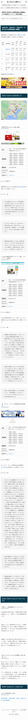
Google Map (21, 186)
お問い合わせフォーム (15, 709)
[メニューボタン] (2, 2)
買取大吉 (19, 35)
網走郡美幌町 (6, 700)
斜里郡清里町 (4, 698)
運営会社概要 (23, 709)
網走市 (18, 698)
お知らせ (14, 711)
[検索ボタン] (26, 2)
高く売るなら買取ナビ (14, 2)
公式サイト (12, 175)
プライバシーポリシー (6, 709)
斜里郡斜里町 (12, 698)
